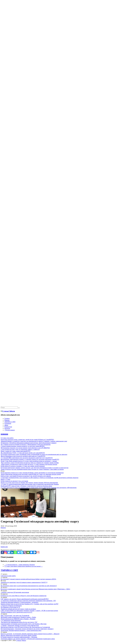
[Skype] (21, 552)
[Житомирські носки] (59, 42)
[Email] (28, 552)
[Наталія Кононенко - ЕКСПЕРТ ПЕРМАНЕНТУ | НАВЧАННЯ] (59, 56)
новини (4, 434)
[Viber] (25, 552)
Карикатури (8, 427)
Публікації (7, 423)
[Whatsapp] (15, 552)
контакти (7, 428)
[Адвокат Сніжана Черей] (59, 28)
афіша (6, 425)
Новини (6, 420)
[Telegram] (18, 552)
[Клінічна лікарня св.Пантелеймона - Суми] (59, 14)
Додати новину (9, 430)
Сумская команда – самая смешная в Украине (19, 564)
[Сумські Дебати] (8, 411)
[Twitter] (8, 552)
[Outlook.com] (34, 552)
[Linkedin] (12, 552)
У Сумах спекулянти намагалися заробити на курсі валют (23, 566)
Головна (7, 418)
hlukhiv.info (4, 547)
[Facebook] (2, 552)
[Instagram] (5, 552)
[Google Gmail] (37, 552)
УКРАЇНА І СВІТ (9, 422)
